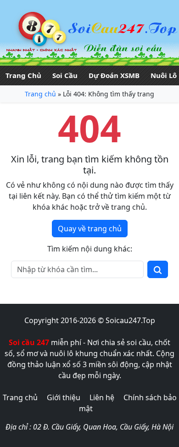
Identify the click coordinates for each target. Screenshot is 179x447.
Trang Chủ (23, 75)
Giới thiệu (63, 397)
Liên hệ (102, 397)
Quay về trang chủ (90, 229)
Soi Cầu (65, 75)
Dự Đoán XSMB (114, 75)
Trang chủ (40, 93)
